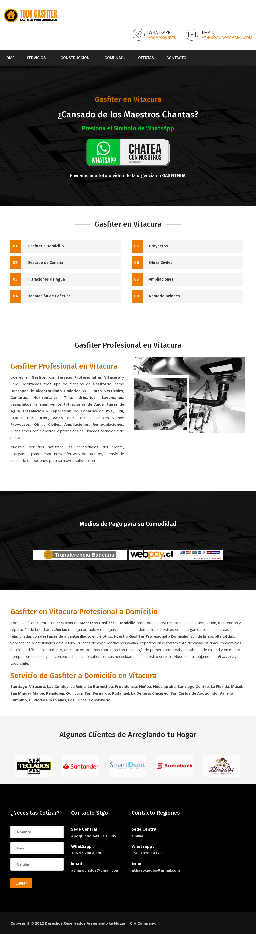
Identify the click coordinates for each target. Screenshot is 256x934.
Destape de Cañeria (38, 262)
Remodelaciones (157, 296)
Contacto (176, 58)
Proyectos (151, 246)
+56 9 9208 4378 (162, 37)
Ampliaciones (154, 279)
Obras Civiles (153, 262)
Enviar (21, 883)
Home (9, 58)
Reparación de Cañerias (42, 296)
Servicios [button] (36, 58)
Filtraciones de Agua (39, 279)
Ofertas (146, 58)
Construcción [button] (75, 58)
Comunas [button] (114, 58)
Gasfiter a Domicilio (38, 246)
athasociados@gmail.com (227, 37)
